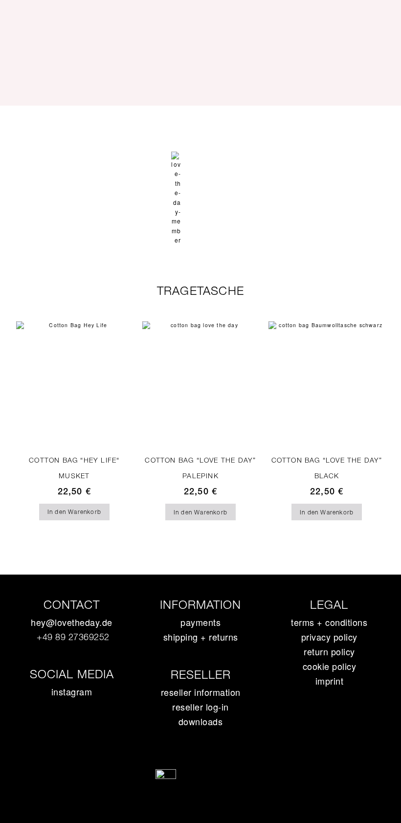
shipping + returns (200, 636)
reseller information (201, 692)
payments (200, 622)
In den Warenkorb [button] (74, 511)
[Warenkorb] (198, 158)
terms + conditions (329, 622)
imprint (329, 680)
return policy (329, 651)
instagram (71, 691)
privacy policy (329, 636)
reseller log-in (200, 706)
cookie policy (329, 666)
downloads (200, 721)
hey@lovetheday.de (71, 622)
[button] (200, 123)
